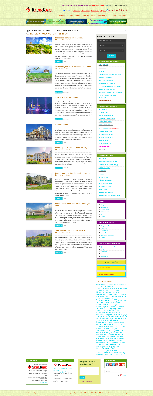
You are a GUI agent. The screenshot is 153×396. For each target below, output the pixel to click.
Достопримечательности (107, 214)
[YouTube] (117, 10)
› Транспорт (85, 11)
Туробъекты (105, 348)
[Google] (114, 10)
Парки (99, 326)
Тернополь (113, 346)
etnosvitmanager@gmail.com (60, 372)
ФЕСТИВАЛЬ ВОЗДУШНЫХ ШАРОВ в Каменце (110, 352)
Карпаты (103, 249)
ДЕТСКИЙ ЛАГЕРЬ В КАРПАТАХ (111, 301)
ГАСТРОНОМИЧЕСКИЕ (105, 143)
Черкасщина (104, 256)
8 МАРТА (101, 174)
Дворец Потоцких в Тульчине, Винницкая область (72, 204)
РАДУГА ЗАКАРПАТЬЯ (109, 331)
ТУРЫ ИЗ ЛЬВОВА (96, 393)
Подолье (114, 326)
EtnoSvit (124, 375)
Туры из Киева (105, 232)
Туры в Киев (104, 228)
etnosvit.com (43, 382)
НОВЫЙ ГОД (102, 158)
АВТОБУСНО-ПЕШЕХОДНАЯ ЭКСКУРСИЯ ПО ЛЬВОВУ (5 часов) (111, 286)
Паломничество (117, 324)
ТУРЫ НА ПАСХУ (103, 177)
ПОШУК (111, 56)
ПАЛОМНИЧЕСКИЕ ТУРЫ (106, 137)
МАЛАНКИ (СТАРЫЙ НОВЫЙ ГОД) (108, 165)
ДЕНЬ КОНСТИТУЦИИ (105, 186)
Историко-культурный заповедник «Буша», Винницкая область (73, 68)
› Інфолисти (95, 11)
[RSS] (112, 10)
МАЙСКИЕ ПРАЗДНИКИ (105, 180)
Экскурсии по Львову (106, 205)
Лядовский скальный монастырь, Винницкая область (69, 39)
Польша (101, 328)
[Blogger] (126, 10)
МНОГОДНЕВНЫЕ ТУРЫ (105, 122)
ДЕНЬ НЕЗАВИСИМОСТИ (106, 192)
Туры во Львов (105, 209)
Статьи (103, 216)
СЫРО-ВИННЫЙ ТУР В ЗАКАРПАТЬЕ (110, 337)
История (101, 314)
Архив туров (102, 149)
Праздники (111, 328)
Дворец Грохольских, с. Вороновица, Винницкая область (71, 149)
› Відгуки (103, 11)
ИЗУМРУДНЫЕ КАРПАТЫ (108, 312)
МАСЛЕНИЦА (102, 171)
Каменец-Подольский (114, 314)
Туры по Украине (74, 393)
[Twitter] (124, 10)
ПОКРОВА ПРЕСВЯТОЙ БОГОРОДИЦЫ (110, 195)
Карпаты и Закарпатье (108, 393)
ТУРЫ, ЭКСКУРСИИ (109, 128)
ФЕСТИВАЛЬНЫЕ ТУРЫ (105, 131)
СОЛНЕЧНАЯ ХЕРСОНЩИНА (107, 336)
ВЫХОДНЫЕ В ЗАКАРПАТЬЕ (112, 296)
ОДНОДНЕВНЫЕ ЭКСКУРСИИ (107, 119)
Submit (82, 377)
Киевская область (105, 254)
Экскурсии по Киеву (106, 226)
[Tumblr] (121, 10)
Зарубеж (112, 310)
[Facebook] (119, 10)
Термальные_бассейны (102, 346)
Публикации (105, 330)
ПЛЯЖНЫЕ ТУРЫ (103, 140)
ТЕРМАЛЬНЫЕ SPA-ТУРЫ (106, 134)
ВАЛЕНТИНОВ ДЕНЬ (104, 168)
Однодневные (104, 207)
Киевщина (107, 319)
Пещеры (108, 326)
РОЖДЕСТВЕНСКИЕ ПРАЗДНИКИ (108, 161)
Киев (99, 319)
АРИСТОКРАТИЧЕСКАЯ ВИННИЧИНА (47, 34)
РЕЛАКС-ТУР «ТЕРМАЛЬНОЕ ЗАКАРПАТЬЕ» (110, 334)
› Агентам (76, 11)
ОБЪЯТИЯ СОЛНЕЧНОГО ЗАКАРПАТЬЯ (108, 322)
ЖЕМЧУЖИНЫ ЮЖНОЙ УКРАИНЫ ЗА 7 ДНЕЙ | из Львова (110, 307)
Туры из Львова (105, 211)
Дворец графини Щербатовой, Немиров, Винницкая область (72, 174)
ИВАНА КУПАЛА (103, 189)
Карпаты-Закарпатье (112, 316)
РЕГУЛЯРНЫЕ (103, 109)
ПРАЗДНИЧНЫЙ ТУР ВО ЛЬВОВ (110, 324)
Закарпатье (104, 251)
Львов (115, 318)
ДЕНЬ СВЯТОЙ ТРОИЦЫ (105, 183)
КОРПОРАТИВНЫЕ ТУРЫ (106, 125)
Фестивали (100, 354)
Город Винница (61, 124)
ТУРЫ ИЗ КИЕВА (84, 393)
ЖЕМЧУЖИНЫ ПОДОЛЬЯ (108, 304)
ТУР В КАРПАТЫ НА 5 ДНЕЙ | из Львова (110, 343)
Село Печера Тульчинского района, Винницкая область (70, 232)
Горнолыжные (106, 300)
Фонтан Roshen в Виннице (66, 97)
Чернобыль (118, 354)
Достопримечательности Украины (110, 247)
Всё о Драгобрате (104, 298)
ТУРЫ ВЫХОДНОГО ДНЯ (106, 115)
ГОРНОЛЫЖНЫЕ (103, 112)
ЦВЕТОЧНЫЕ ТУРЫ (104, 146)
